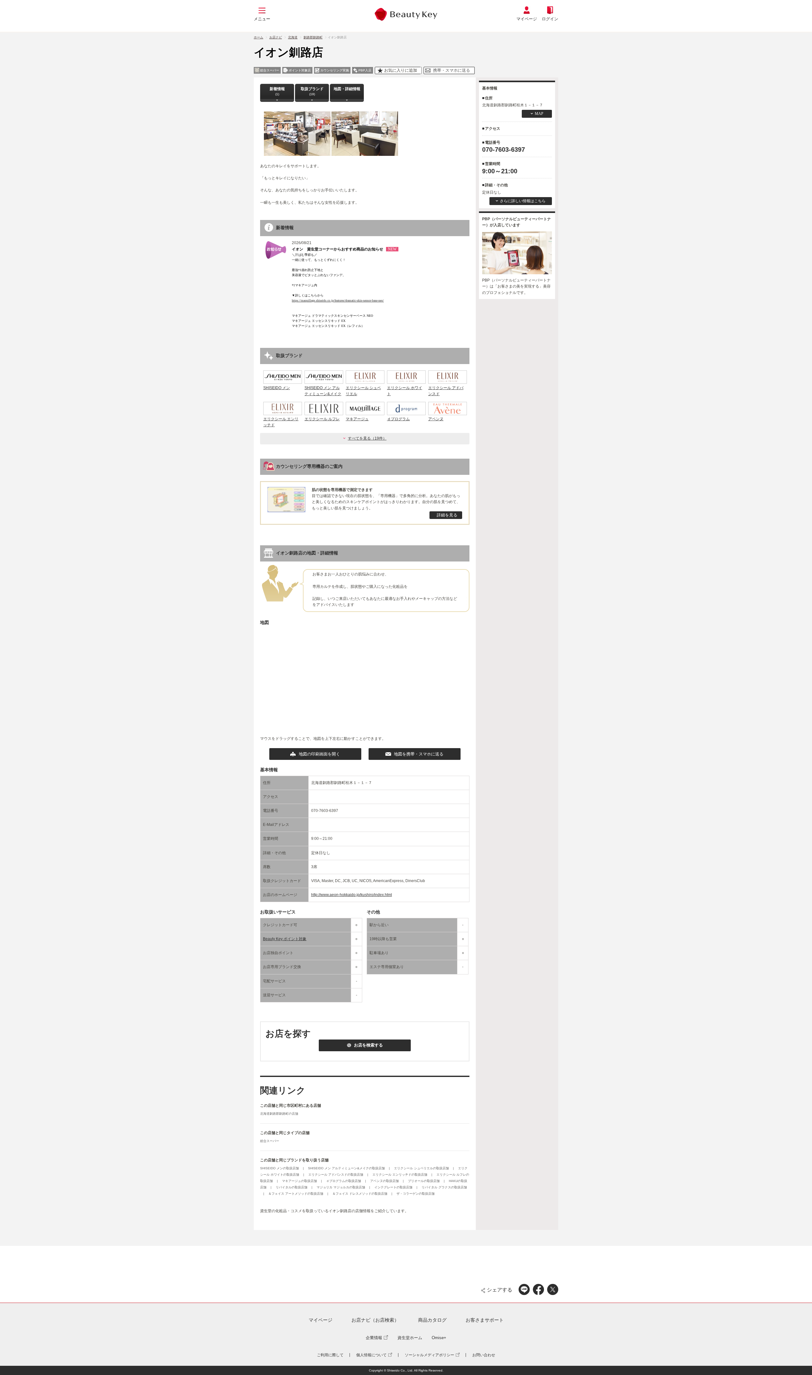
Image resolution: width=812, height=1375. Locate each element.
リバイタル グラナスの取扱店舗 (444, 1187)
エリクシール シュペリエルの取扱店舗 (422, 1168)
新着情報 (277, 91)
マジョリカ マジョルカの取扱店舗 (341, 1187)
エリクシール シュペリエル (363, 391)
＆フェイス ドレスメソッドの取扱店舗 (360, 1193)
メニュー (262, 19)
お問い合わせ (483, 1355)
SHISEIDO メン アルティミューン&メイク (322, 391)
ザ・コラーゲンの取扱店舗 (415, 1193)
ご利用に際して (330, 1355)
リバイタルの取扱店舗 (292, 1187)
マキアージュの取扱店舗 (300, 1181)
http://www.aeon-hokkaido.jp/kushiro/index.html (351, 895)
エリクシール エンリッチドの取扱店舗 (400, 1174)
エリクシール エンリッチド (280, 422)
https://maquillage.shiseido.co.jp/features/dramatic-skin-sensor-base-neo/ (338, 300)
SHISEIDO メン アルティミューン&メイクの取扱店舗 (347, 1168)
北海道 (293, 37)
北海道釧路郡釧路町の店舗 (279, 1113)
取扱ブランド (312, 91)
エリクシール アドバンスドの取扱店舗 (336, 1174)
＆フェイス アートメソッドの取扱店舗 (296, 1193)
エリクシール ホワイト (404, 391)
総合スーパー (269, 1141)
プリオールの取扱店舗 (424, 1181)
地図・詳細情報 (347, 89)
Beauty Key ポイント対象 (284, 939)
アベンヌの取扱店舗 (385, 1181)
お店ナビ (275, 37)
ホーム (258, 37)
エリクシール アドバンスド (445, 391)
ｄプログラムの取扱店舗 (344, 1181)
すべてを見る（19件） (367, 438)
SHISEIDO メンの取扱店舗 (280, 1168)
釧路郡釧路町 (313, 37)
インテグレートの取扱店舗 (393, 1187)
